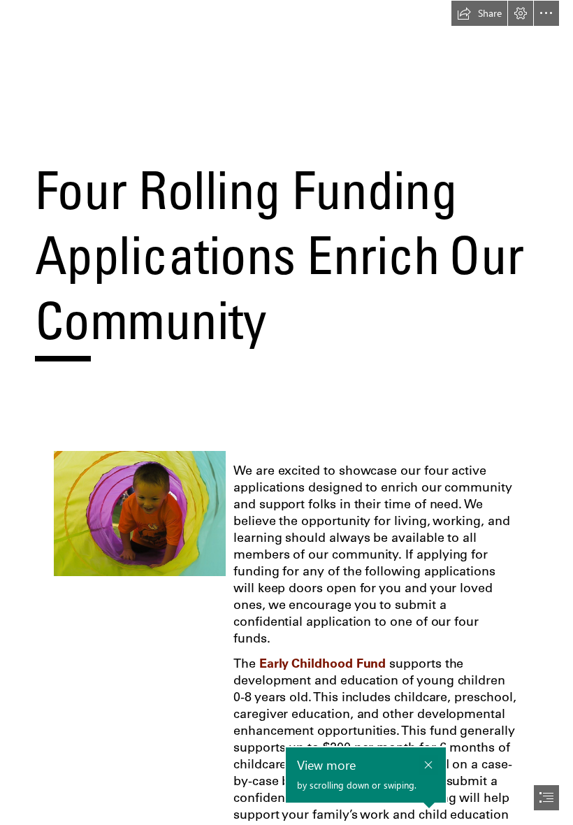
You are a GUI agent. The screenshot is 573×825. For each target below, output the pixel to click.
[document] (286, 412)
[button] (479, 13)
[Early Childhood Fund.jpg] (139, 512)
